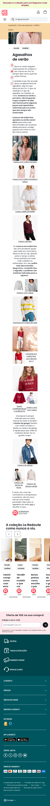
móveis (21, 568)
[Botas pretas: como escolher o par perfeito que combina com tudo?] (35, 549)
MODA (37, 25)
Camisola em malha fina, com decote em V (31, 357)
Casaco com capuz (25, 293)
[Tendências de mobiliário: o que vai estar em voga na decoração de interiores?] (21, 549)
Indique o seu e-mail (11, 620)
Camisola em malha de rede (25, 322)
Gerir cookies (35, 785)
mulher (25, 48)
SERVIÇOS (7, 690)
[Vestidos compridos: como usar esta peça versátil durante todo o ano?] (6, 549)
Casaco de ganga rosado (31, 485)
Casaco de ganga (25, 465)
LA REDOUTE (8, 681)
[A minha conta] (38, 12)
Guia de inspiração (25, 25)
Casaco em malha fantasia (25, 162)
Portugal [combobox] (10, 800)
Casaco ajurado (25, 241)
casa (20, 565)
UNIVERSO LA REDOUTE (12, 709)
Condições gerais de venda (12, 783)
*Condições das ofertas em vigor (34, 783)
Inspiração (12, 25)
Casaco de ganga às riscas (18, 485)
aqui (31, 504)
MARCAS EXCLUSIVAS (11, 700)
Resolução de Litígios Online (33, 788)
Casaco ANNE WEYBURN (25, 211)
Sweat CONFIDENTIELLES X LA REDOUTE (19, 408)
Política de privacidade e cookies (17, 785)
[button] (45, 12)
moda (16, 48)
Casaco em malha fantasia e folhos (25, 180)
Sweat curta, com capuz (32, 408)
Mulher (10, 30)
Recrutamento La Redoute (12, 790)
